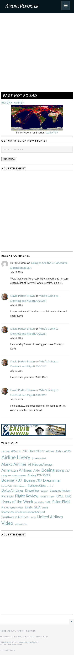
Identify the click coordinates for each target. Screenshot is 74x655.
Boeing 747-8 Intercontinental (13, 476)
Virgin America (21, 524)
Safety (29, 507)
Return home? (12, 102)
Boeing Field (6, 486)
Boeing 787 (11, 480)
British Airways (19, 486)
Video (7, 523)
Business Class (37, 485)
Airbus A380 (63, 451)
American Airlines (16, 470)
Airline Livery (15, 457)
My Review (39, 502)
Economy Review (60, 490)
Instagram (28, 637)
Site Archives (7, 650)
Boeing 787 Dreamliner (42, 480)
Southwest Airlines (14, 517)
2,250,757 (52, 132)
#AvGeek (5, 452)
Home (3, 631)
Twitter (4, 637)
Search (20, 631)
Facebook (15, 637)
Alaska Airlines (14, 464)
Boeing (48, 470)
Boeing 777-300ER (39, 475)
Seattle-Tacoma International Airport (23, 512)
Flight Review (26, 496)
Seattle (45, 508)
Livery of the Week (17, 502)
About (11, 631)
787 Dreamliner (33, 451)
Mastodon (42, 637)
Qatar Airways (16, 508)
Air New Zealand (39, 458)
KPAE (60, 496)
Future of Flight (47, 497)
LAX (68, 496)
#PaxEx (15, 451)
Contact (31, 631)
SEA (37, 507)
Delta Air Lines (12, 490)
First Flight (7, 496)
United (33, 518)
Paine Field (61, 502)
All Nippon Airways (40, 464)
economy (44, 491)
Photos (5, 507)
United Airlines (50, 517)
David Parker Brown (22, 295)
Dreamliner (32, 490)
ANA (36, 470)
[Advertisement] (37, 54)
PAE (48, 502)
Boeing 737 (63, 471)
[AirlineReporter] (37, 6)
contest (50, 486)
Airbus (50, 451)
